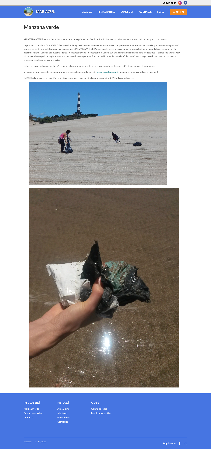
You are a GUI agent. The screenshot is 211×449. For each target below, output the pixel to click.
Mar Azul (45, 11)
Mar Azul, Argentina (101, 413)
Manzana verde (31, 408)
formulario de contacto (107, 71)
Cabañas (87, 11)
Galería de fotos (99, 408)
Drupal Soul (42, 442)
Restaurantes (106, 11)
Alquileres (62, 413)
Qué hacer (145, 11)
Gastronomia (63, 417)
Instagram (180, 3)
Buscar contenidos (33, 413)
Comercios (127, 11)
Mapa (160, 11)
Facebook (185, 3)
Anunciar (178, 12)
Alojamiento (63, 408)
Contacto (28, 417)
